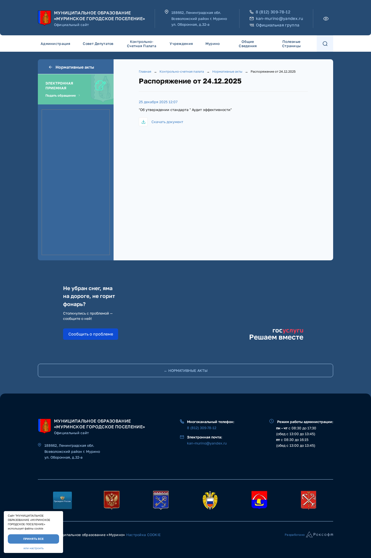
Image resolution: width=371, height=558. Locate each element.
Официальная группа (278, 25)
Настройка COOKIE (143, 535)
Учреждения (181, 43)
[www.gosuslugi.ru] (111, 500)
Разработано (295, 535)
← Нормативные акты (185, 370)
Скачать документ (167, 122)
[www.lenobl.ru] (160, 500)
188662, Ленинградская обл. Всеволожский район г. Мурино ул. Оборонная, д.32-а (199, 18)
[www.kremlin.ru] (62, 500)
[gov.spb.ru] (308, 500)
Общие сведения (248, 43)
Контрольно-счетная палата (141, 43)
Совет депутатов (98, 43)
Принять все (33, 538)
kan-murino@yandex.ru (279, 18)
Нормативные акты (75, 67)
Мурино (212, 43)
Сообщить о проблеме (90, 334)
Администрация (55, 43)
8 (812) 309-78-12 (273, 12)
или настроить (33, 548)
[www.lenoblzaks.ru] (210, 500)
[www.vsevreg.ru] (259, 500)
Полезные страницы (291, 43)
